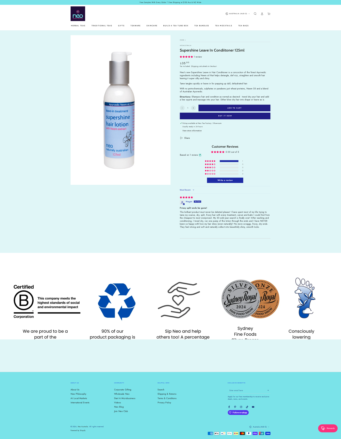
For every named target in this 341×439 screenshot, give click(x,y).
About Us (75, 389)
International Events (80, 402)
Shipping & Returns (167, 393)
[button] (255, 14)
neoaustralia (186, 45)
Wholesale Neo (122, 393)
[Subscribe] (268, 390)
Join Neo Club (121, 411)
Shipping (194, 66)
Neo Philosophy (78, 393)
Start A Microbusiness (124, 398)
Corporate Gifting (122, 389)
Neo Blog (119, 406)
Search (161, 389)
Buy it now (225, 116)
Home (182, 40)
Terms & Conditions (167, 398)
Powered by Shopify (78, 430)
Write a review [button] (225, 180)
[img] (186, 197)
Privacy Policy (164, 402)
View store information (192, 130)
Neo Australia (83, 426)
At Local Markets (79, 398)
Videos (117, 402)
